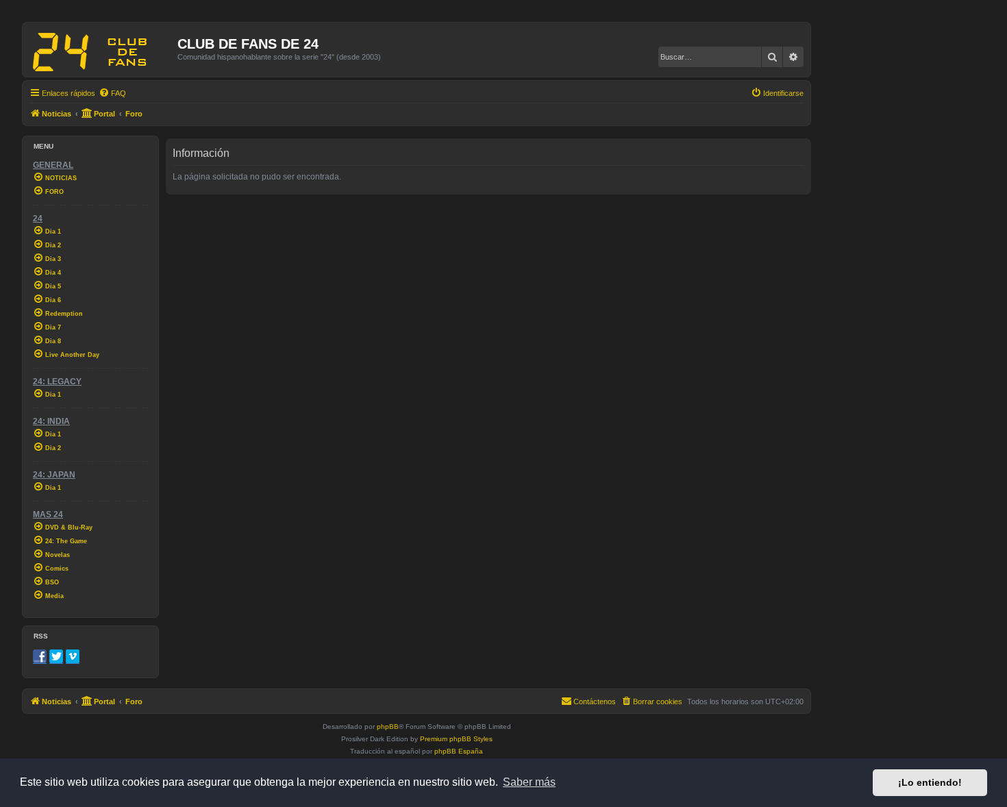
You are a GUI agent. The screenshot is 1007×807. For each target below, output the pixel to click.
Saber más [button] (529, 782)
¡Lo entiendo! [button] (930, 782)
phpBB (388, 726)
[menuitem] (112, 93)
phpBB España (458, 751)
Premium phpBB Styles (456, 739)
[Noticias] (101, 49)
